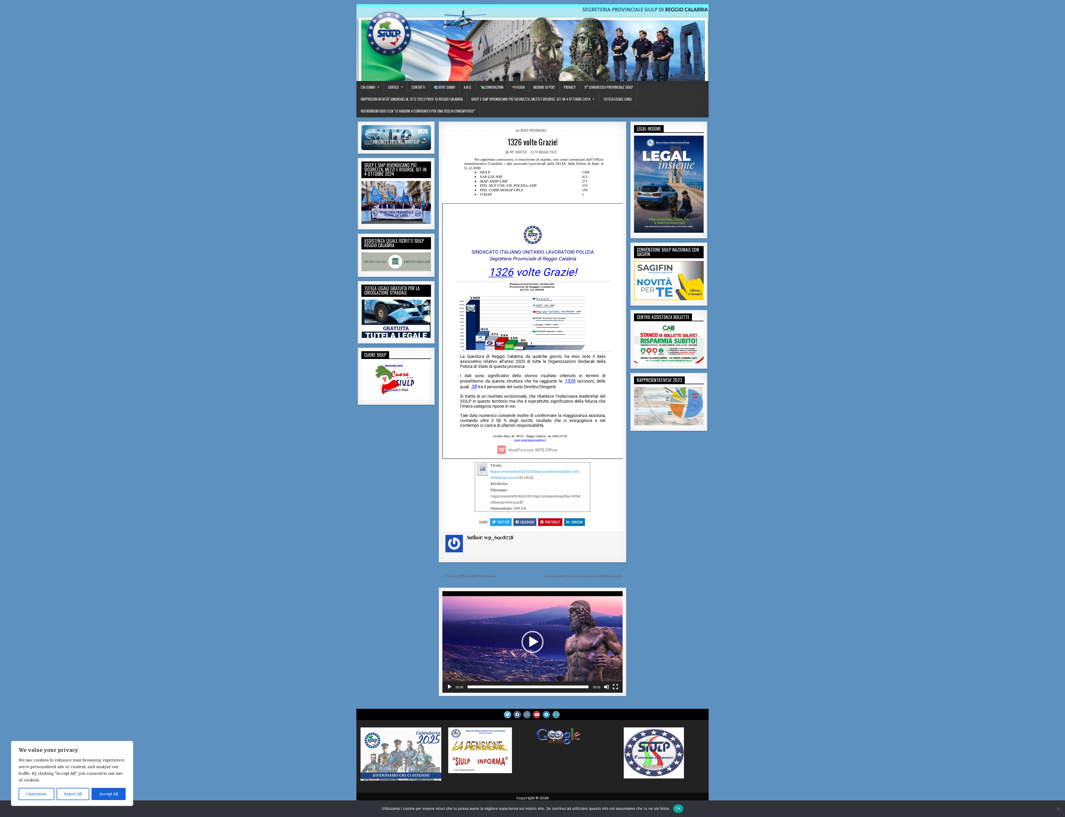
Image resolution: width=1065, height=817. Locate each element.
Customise (36, 794)
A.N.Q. (468, 87)
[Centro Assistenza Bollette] (669, 362)
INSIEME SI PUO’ (544, 87)
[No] (1058, 808)
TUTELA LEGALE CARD (617, 99)
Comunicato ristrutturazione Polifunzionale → (585, 576)
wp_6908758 (518, 152)
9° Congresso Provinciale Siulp (608, 87)
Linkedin (577, 522)
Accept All (108, 794)
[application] (532, 642)
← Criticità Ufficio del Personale (467, 576)
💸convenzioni (491, 87)
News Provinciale (534, 130)
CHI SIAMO (368, 87)
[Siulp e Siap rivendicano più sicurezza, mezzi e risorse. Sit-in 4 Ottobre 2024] (396, 223)
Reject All (73, 794)
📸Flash (518, 87)
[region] (72, 773)
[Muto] (606, 687)
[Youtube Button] (536, 714)
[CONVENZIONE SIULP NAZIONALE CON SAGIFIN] (669, 299)
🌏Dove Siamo (444, 87)
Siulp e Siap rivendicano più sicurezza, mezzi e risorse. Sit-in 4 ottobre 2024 (530, 99)
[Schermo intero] (615, 687)
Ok (678, 808)
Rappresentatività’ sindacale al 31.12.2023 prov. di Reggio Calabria (412, 99)
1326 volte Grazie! (533, 142)
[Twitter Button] (507, 714)
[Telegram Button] (546, 714)
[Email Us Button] (556, 714)
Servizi (393, 87)
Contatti (418, 87)
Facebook (527, 522)
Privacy (570, 87)
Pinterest (552, 522)
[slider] (528, 687)
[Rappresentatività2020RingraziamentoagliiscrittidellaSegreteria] (482, 475)
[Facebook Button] (517, 714)
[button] (532, 642)
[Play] (449, 687)
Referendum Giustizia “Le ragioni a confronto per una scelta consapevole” (418, 111)
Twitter (503, 522)
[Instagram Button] (527, 714)
